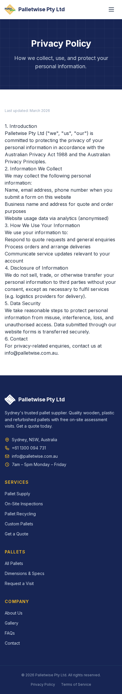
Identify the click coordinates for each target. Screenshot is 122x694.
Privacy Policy (43, 684)
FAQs (10, 633)
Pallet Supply (17, 493)
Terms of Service (76, 684)
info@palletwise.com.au (31, 353)
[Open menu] (111, 9)
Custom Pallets (19, 523)
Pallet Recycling (20, 513)
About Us (14, 612)
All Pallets (14, 563)
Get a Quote (16, 533)
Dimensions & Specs (24, 573)
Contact (12, 643)
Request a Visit (19, 583)
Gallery (11, 622)
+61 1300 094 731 (29, 447)
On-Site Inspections (24, 503)
